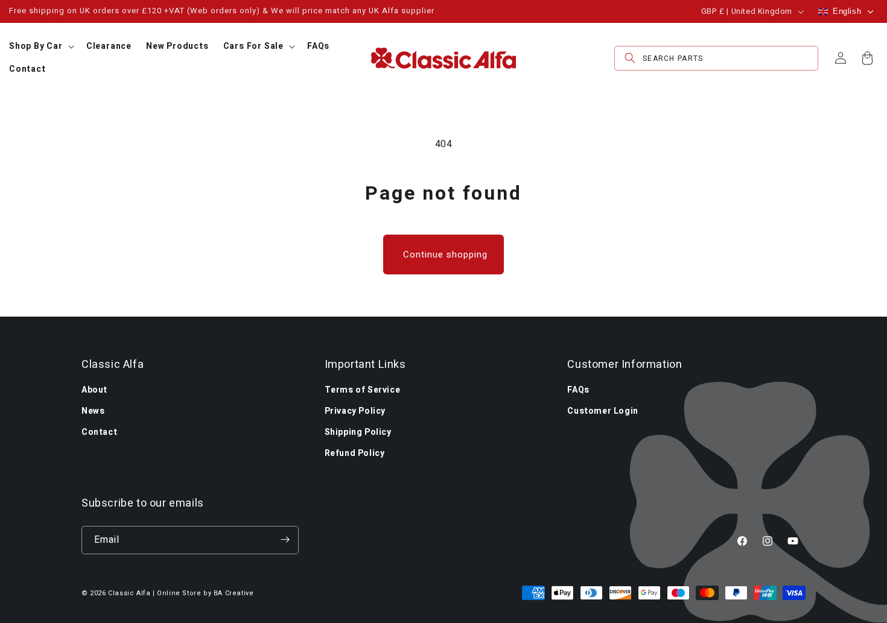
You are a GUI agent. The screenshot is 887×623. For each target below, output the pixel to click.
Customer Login (602, 410)
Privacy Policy (355, 410)
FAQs (578, 389)
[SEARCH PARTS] (630, 58)
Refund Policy (355, 453)
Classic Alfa (129, 593)
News (92, 410)
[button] (40, 46)
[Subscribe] (285, 539)
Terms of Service (363, 389)
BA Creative (234, 593)
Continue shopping (445, 254)
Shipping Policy (358, 431)
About (94, 389)
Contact (99, 431)
